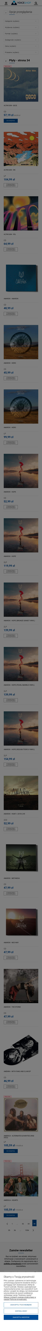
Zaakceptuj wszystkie (21, 1317)
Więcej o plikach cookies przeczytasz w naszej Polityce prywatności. (20, 1298)
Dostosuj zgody (21, 1311)
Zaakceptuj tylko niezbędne (21, 1305)
